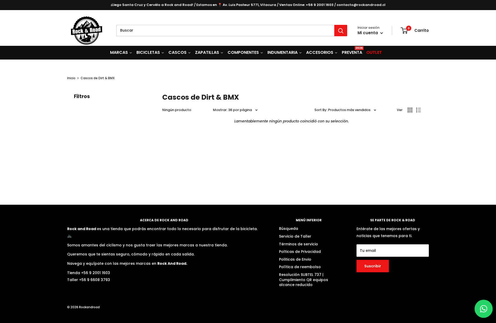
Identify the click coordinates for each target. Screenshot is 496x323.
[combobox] (225, 30)
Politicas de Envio (295, 259)
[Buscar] (340, 30)
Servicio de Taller (295, 236)
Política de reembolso (300, 266)
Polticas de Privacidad (300, 251)
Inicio (71, 78)
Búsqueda (288, 228)
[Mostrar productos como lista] (418, 110)
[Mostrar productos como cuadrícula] (410, 110)
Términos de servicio (298, 244)
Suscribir (372, 266)
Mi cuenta (368, 32)
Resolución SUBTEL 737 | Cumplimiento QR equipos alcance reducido (303, 279)
